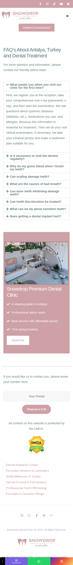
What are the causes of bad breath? (35, 184)
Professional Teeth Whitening (26, 488)
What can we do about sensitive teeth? (38, 209)
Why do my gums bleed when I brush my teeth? (37, 168)
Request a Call (36, 409)
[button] (36, 28)
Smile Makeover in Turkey (23, 476)
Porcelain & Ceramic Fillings (25, 494)
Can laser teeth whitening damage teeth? (34, 193)
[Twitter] (68, 4)
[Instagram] (47, 4)
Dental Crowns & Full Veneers (26, 482)
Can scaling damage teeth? (29, 176)
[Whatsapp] (29, 515)
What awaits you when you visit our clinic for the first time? (35, 86)
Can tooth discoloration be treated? (35, 201)
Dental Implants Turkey (22, 465)
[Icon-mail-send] (51, 515)
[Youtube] (61, 4)
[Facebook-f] (40, 4)
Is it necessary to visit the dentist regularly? (34, 157)
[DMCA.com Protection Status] (36, 452)
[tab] (36, 86)
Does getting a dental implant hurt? (35, 216)
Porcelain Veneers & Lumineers (27, 471)
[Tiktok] (54, 4)
